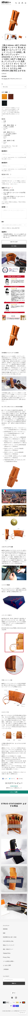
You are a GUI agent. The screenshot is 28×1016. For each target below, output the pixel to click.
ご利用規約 (6, 969)
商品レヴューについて (8, 945)
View (4, 122)
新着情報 (5, 929)
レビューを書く (14, 792)
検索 (4, 933)
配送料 (5, 78)
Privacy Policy (6, 957)
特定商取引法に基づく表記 (9, 937)
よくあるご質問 (7, 965)
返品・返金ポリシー (8, 949)
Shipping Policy (6, 953)
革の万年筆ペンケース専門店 (11, 1011)
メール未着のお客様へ (8, 961)
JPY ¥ (13, 993)
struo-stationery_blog (8, 941)
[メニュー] (25, 3)
